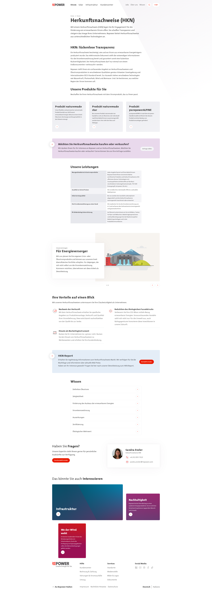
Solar (81, 4)
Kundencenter (106, 4)
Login (156, 5)
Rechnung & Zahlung (88, 571)
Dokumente (112, 580)
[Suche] (149, 5)
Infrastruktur (92, 4)
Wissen (142, 5)
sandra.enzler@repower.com (141, 462)
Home (72, 16)
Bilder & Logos (113, 576)
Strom (73, 4)
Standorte (111, 568)
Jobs (127, 5)
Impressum (84, 587)
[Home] (61, 5)
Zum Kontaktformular (61, 460)
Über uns (134, 5)
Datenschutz (113, 587)
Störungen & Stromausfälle (91, 576)
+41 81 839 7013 (136, 457)
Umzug (83, 580)
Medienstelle (112, 571)
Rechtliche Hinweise (98, 587)
